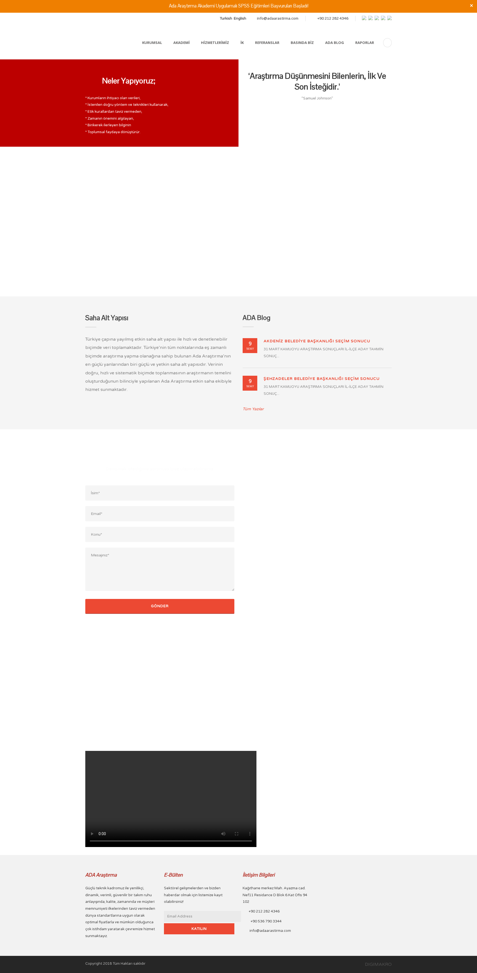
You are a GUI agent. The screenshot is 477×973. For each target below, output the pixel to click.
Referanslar (267, 42)
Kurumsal (152, 42)
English (240, 18)
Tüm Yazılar (253, 409)
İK (242, 42)
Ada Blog (334, 42)
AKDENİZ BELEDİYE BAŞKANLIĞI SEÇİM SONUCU (317, 341)
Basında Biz (302, 42)
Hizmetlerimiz (215, 42)
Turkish (226, 18)
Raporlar (364, 42)
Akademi (181, 42)
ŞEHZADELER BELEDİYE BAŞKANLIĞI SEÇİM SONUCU (322, 378)
